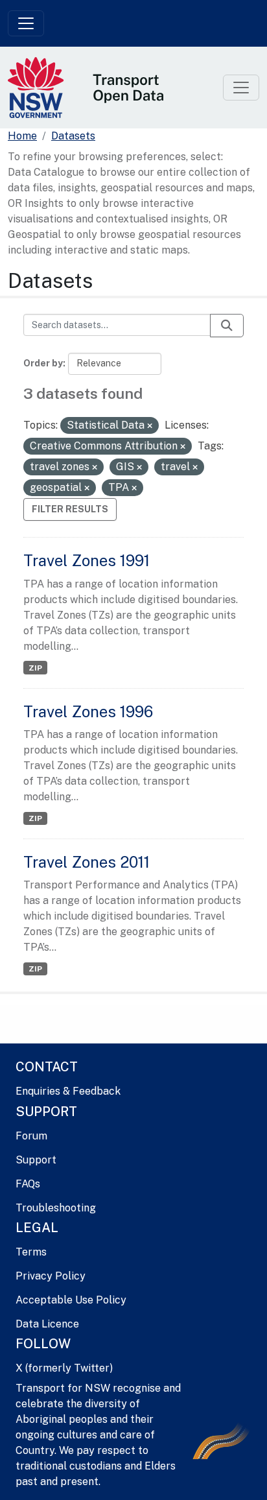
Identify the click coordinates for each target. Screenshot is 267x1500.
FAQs (28, 1184)
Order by (43, 363)
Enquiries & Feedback (68, 1091)
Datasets (73, 136)
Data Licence (47, 1324)
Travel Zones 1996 (88, 711)
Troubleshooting (56, 1208)
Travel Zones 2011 (86, 862)
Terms (31, 1252)
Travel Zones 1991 (86, 560)
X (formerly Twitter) (64, 1368)
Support (36, 1160)
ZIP (35, 668)
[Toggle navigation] (26, 23)
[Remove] (149, 426)
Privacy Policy (51, 1276)
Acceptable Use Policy (71, 1300)
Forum (31, 1136)
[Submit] (227, 325)
